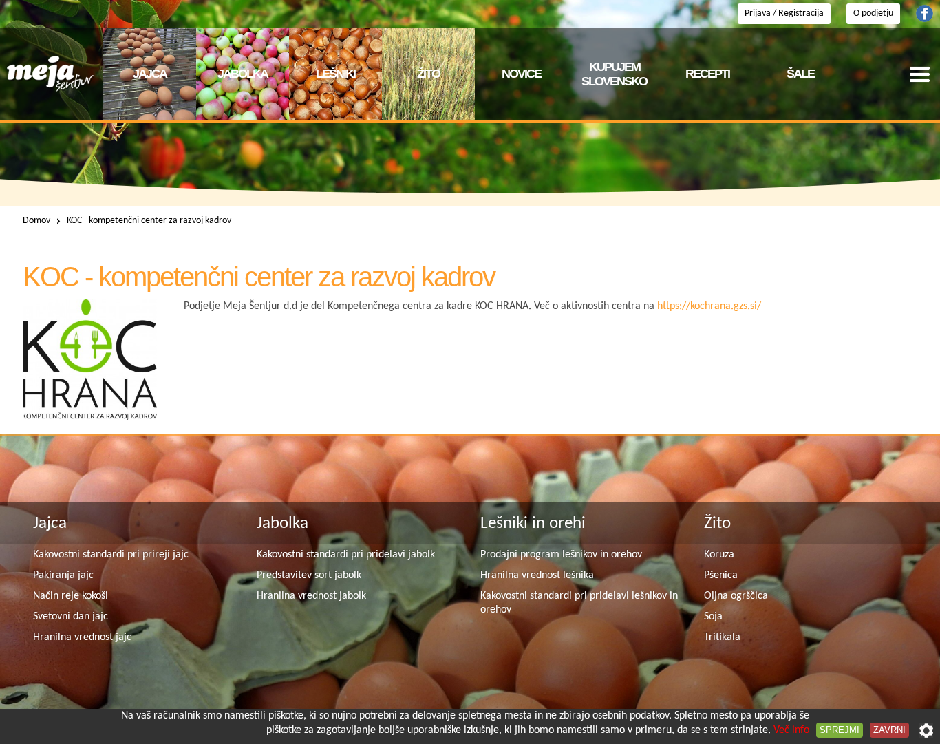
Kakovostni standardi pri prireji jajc (111, 554)
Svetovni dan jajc (70, 616)
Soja (713, 616)
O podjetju (873, 13)
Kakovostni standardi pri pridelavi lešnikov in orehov (579, 603)
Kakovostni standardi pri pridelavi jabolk (346, 554)
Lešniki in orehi (533, 523)
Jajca (50, 523)
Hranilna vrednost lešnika (537, 575)
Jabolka (282, 523)
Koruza (719, 554)
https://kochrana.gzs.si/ (709, 306)
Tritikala (722, 637)
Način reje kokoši (70, 596)
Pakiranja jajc (63, 575)
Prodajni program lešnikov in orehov (561, 554)
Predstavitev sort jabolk (309, 575)
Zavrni (889, 730)
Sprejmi (839, 730)
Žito (717, 523)
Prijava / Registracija (784, 13)
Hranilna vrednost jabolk (311, 596)
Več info (791, 730)
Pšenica (721, 575)
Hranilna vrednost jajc (82, 637)
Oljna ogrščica (736, 596)
